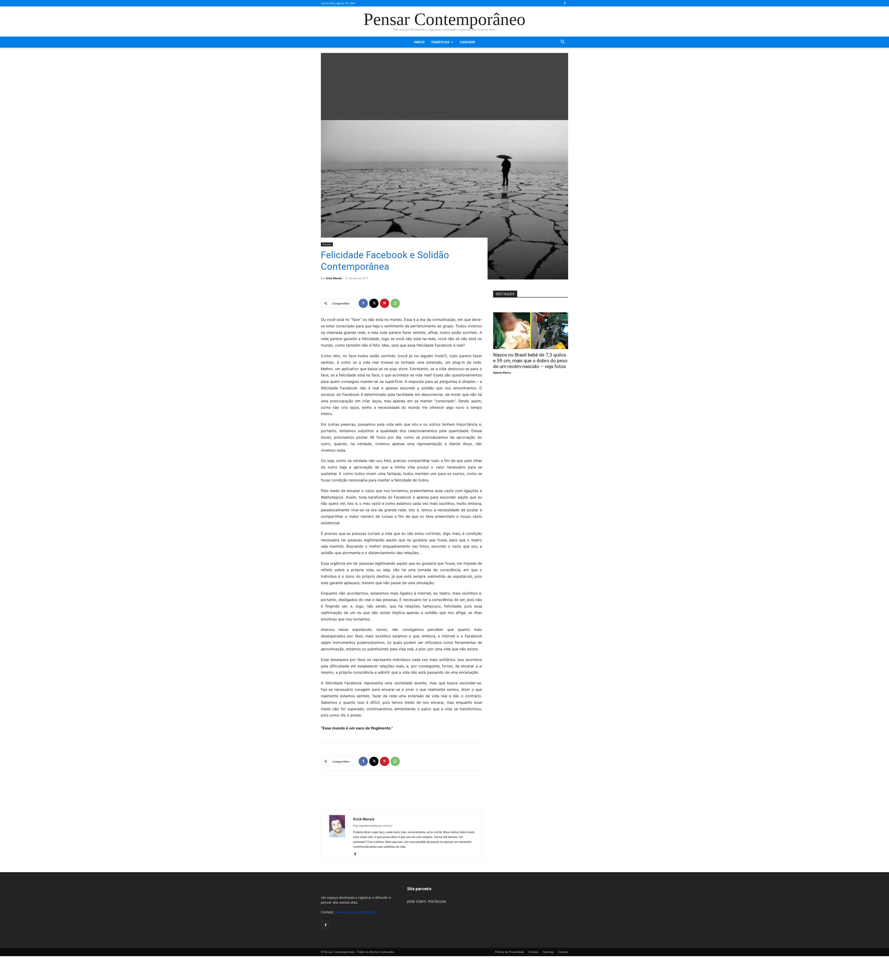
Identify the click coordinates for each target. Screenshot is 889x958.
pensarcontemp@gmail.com (356, 912)
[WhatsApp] (395, 303)
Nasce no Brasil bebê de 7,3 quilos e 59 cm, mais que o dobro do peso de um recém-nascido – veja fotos (530, 360)
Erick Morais (334, 278)
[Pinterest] (384, 303)
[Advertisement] (444, 85)
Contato (467, 42)
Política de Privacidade (509, 952)
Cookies (533, 952)
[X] (374, 303)
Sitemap (548, 952)
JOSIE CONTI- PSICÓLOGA (426, 901)
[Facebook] (564, 3)
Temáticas (440, 42)
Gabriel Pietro (502, 372)
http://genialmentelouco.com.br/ (372, 825)
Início (419, 42)
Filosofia (327, 244)
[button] (562, 42)
